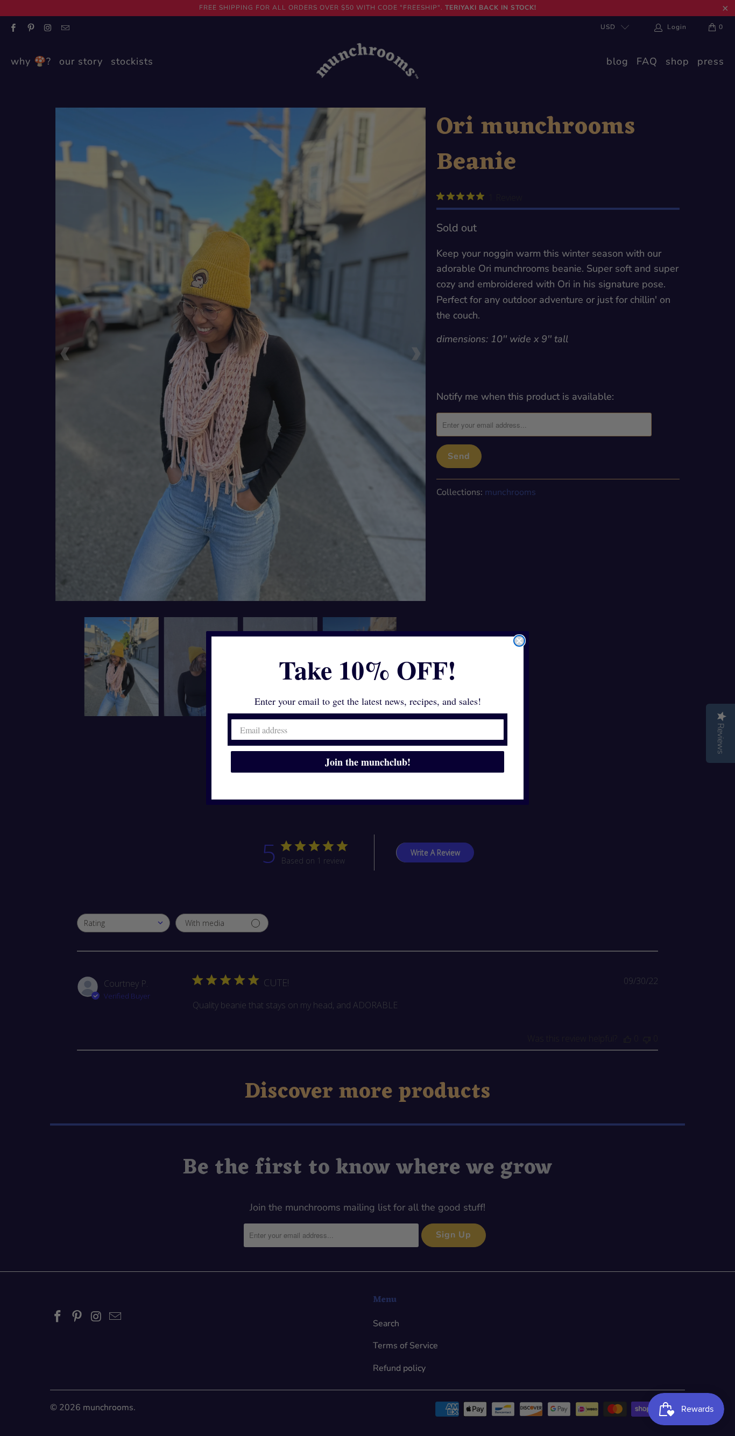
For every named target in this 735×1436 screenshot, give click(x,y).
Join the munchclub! (368, 762)
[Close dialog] (519, 640)
